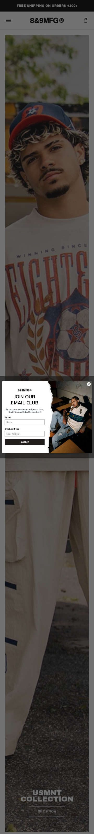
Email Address (12, 428)
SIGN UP (24, 442)
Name (7, 417)
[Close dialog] (89, 384)
